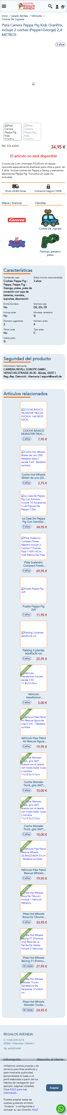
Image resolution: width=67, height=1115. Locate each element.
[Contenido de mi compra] (63, 7)
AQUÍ (35, 1109)
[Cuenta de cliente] (57, 7)
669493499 (14, 1048)
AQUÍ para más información (15, 1091)
